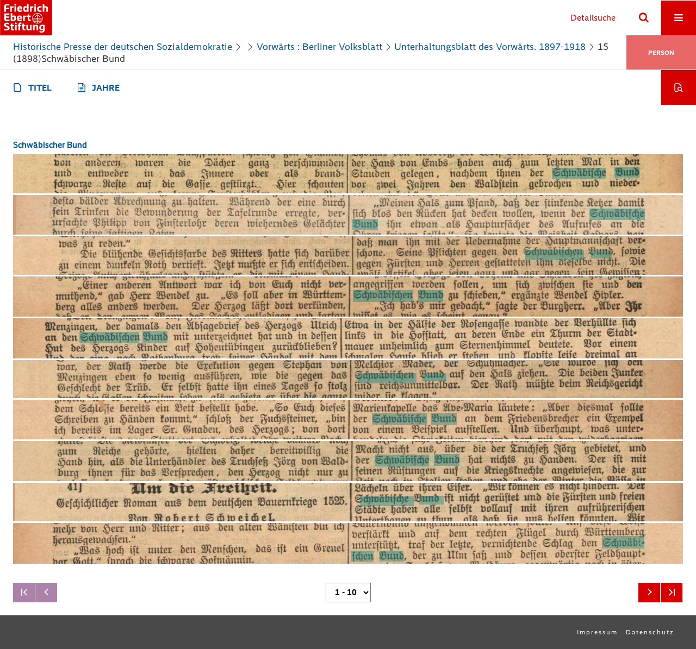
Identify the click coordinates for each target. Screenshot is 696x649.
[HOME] (26, 17)
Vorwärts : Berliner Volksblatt (319, 47)
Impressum (597, 632)
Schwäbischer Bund (50, 145)
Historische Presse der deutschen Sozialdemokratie (122, 47)
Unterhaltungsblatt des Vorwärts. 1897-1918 (490, 47)
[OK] (643, 18)
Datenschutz (650, 632)
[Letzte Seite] (671, 592)
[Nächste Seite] (649, 592)
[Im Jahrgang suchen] (678, 87)
